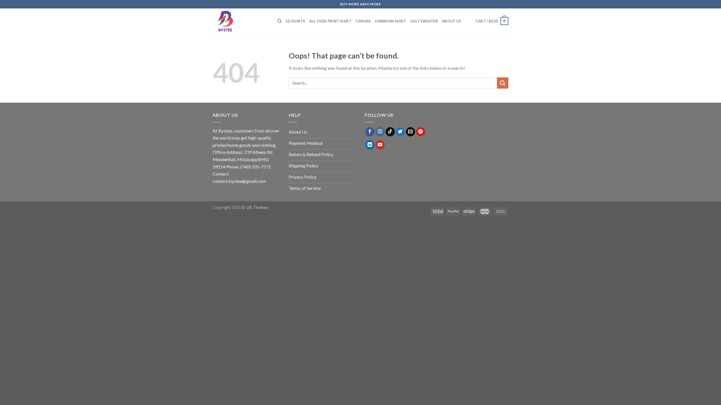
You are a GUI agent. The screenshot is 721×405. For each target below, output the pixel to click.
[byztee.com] (241, 21)
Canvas (363, 21)
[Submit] (502, 82)
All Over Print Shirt (330, 21)
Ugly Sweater (424, 21)
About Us (451, 21)
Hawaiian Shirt (390, 21)
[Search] (279, 21)
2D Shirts (295, 21)
